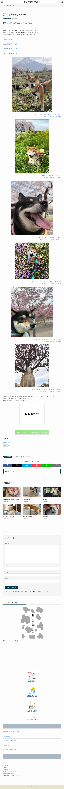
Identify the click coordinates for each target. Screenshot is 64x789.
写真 (21, 456)
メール (6, 572)
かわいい (16, 456)
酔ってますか (6, 745)
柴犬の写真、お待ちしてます (11, 775)
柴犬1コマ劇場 (7, 18)
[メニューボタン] (2, 2)
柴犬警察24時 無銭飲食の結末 (11, 732)
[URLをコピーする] (56, 465)
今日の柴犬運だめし (9, 773)
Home (4, 763)
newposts (5, 765)
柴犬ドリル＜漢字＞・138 (9, 749)
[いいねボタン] (5, 445)
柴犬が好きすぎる (32, 2)
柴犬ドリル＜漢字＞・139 (9, 740)
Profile (4, 767)
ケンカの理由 (6, 736)
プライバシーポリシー (9, 771)
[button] (7, 465)
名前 (6, 565)
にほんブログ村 (7, 442)
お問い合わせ (7, 769)
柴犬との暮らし (26, 456)
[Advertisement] (32, 656)
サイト (6, 578)
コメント (8, 543)
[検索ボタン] (62, 2)
